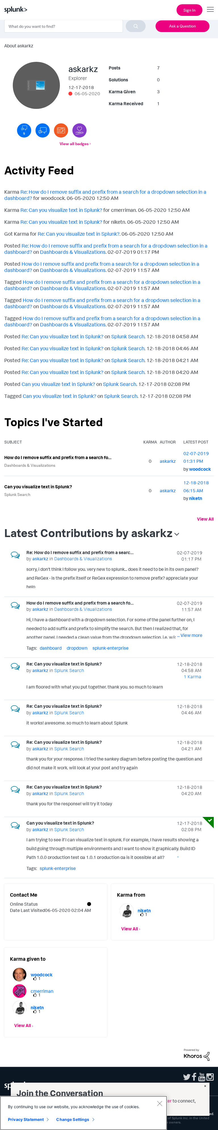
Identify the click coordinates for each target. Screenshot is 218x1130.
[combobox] (75, 26)
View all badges (74, 143)
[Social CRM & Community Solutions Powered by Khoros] (196, 1054)
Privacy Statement (26, 1119)
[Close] (159, 1103)
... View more (189, 585)
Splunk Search (127, 336)
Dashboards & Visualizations (73, 252)
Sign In (189, 10)
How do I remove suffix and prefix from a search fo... (58, 457)
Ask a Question (182, 26)
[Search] (136, 26)
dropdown (77, 648)
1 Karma (192, 676)
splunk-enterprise (111, 648)
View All (205, 519)
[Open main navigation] (210, 9)
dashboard (51, 648)
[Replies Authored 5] (24, 130)
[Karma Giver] (79, 130)
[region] (83, 1113)
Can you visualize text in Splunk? (58, 384)
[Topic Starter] (61, 130)
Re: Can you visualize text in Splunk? (61, 210)
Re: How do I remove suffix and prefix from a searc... (80, 552)
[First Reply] (42, 130)
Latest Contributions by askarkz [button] (88, 533)
